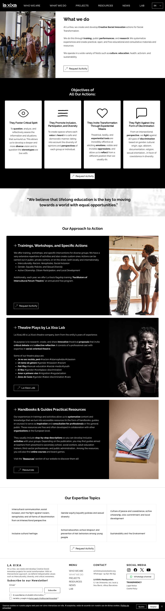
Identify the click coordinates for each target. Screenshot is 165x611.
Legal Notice (132, 586)
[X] (142, 570)
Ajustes (141, 606)
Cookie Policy (132, 589)
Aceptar (153, 606)
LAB (71, 589)
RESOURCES (75, 581)
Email (12, 585)
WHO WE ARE (76, 571)
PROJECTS (74, 578)
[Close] (161, 606)
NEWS (72, 585)
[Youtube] (148, 570)
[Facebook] (135, 570)
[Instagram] (129, 570)
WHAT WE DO (76, 574)
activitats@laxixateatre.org (104, 571)
